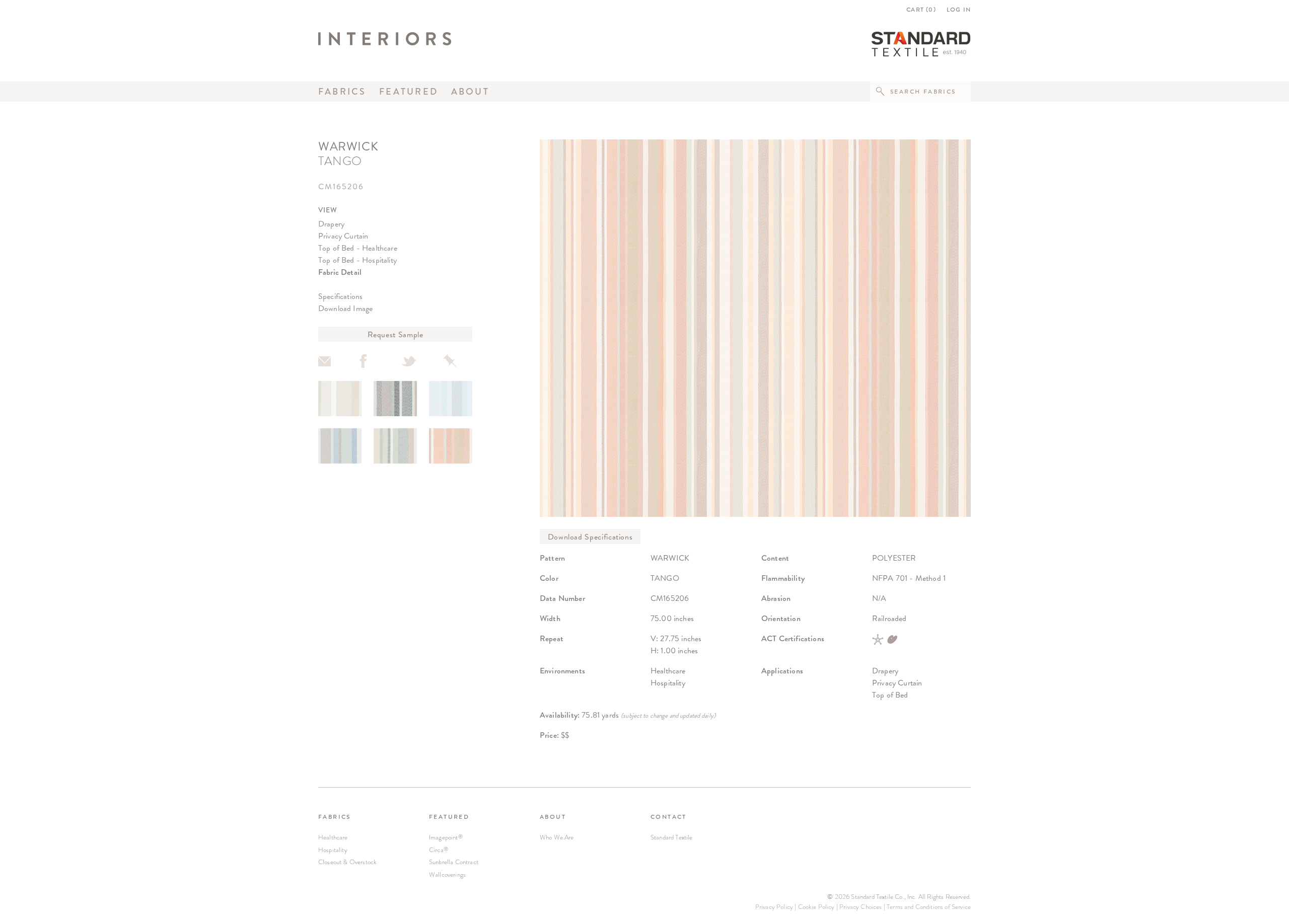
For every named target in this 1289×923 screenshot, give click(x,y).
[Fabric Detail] (340, 398)
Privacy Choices (860, 906)
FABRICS (334, 817)
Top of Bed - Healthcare (357, 248)
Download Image (345, 308)
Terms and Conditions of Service (929, 906)
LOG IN (959, 10)
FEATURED (449, 817)
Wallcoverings (447, 874)
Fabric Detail (340, 272)
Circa (438, 849)
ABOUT (553, 817)
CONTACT (669, 817)
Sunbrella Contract (453, 862)
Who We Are (557, 837)
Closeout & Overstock (347, 862)
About (470, 92)
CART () (921, 10)
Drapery (331, 223)
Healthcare (333, 837)
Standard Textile (672, 837)
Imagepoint (446, 837)
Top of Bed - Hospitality (357, 260)
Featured (408, 92)
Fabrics (342, 92)
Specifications (340, 296)
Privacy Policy (774, 906)
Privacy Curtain (343, 235)
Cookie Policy (816, 906)
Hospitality (332, 849)
